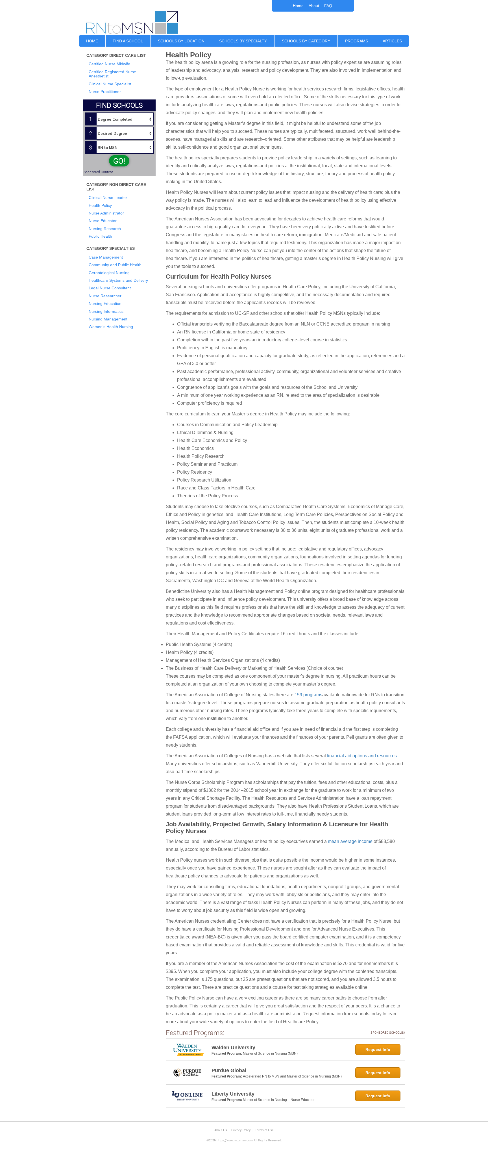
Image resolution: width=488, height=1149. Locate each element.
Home (298, 5)
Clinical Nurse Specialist (110, 84)
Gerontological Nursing (109, 272)
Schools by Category (306, 41)
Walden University (233, 1047)
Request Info (377, 1049)
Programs (356, 41)
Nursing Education (105, 303)
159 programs (308, 694)
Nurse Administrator (106, 213)
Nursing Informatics (106, 311)
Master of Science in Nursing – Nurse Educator (279, 1100)
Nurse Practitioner (105, 91)
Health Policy (100, 205)
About (314, 5)
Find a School (128, 41)
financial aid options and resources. (362, 755)
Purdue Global (229, 1070)
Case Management (106, 257)
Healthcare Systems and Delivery (118, 280)
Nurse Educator (103, 220)
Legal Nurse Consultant (110, 288)
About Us (220, 1130)
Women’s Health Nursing (111, 326)
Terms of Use (264, 1130)
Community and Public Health (115, 265)
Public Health (100, 236)
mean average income (350, 841)
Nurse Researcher (105, 296)
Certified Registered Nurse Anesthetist (112, 74)
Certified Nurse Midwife (109, 64)
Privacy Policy (241, 1130)
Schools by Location (181, 41)
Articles (392, 41)
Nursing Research (105, 228)
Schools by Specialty (243, 41)
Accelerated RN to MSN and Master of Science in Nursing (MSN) (292, 1076)
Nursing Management (108, 319)
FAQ (328, 5)
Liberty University (233, 1094)
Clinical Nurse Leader (108, 197)
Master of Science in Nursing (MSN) (270, 1053)
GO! (119, 161)
